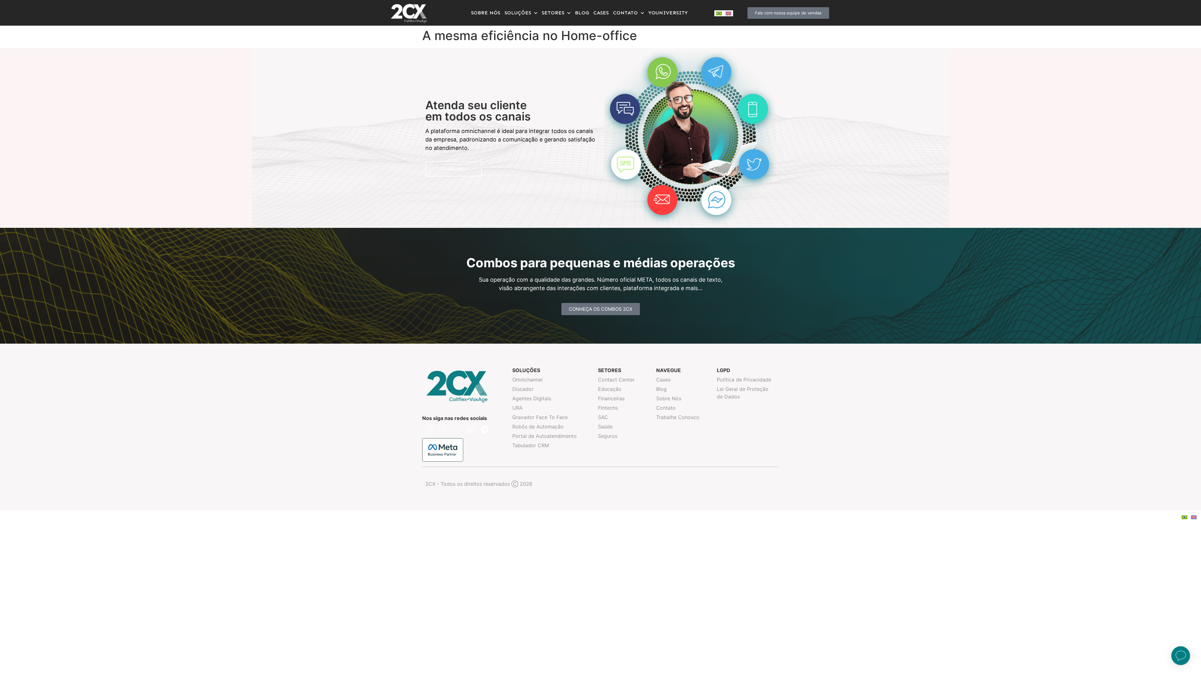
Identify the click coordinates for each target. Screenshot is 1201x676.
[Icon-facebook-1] (427, 429)
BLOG (582, 13)
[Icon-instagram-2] (442, 429)
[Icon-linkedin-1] (470, 429)
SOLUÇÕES (517, 13)
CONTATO (625, 13)
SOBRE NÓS (485, 13)
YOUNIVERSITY (668, 13)
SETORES (553, 13)
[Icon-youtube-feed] (456, 429)
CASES (601, 13)
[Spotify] (484, 429)
